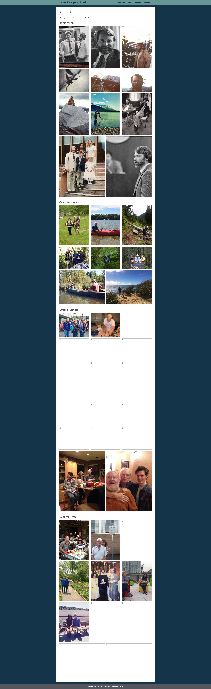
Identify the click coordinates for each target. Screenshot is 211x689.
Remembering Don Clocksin (73, 2)
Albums (147, 2)
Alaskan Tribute (134, 2)
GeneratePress (119, 686)
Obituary (121, 2)
